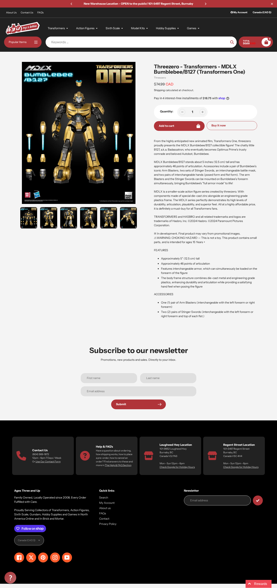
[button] (10, 578)
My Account (107, 503)
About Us (11, 12)
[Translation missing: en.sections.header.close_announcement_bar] (272, 4)
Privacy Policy (107, 524)
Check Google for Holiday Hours (177, 466)
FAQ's (40, 12)
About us (105, 508)
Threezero (160, 77)
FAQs (102, 513)
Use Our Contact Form (48, 461)
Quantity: (166, 111)
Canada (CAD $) (262, 12)
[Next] (205, 4)
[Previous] (72, 4)
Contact (104, 518)
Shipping (159, 90)
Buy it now (219, 125)
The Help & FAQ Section (118, 465)
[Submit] (258, 500)
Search (103, 497)
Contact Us (27, 12)
